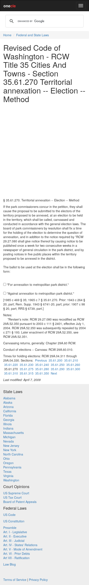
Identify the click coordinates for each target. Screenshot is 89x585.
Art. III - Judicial (13, 540)
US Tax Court (12, 497)
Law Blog (9, 564)
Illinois (7, 424)
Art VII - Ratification (16, 558)
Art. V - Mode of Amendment (22, 549)
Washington (11, 480)
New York (9, 450)
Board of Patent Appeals (20, 502)
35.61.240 (42, 364)
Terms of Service (14, 579)
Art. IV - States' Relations (20, 545)
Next (54, 373)
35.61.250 (58, 364)
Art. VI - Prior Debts (16, 553)
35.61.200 (55, 360)
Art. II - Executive (15, 536)
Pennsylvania (12, 467)
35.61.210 (71, 360)
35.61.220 (11, 364)
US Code (9, 514)
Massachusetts (13, 432)
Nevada (8, 441)
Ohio (6, 458)
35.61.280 (42, 369)
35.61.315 (26, 373)
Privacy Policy (38, 579)
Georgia (8, 419)
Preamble (9, 527)
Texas (7, 471)
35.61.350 (42, 373)
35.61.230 (26, 364)
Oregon (8, 463)
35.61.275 (26, 369)
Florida (8, 415)
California (9, 411)
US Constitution (13, 521)
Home (7, 35)
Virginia (8, 476)
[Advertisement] (44, 150)
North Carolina (13, 454)
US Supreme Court (16, 493)
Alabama (9, 398)
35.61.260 (73, 364)
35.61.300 (73, 369)
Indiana (8, 428)
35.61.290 (58, 369)
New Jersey (11, 445)
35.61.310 (11, 373)
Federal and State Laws (32, 35)
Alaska (7, 402)
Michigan (9, 437)
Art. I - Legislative (15, 532)
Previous (41, 360)
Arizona (8, 407)
